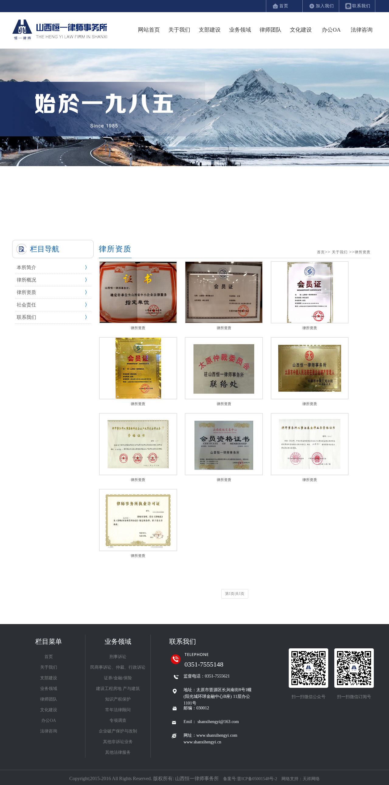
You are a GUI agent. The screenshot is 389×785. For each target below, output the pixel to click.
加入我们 (325, 6)
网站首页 (149, 30)
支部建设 (210, 30)
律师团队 (270, 30)
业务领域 (240, 30)
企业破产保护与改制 (118, 731)
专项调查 (117, 720)
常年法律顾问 (118, 710)
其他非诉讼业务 (118, 741)
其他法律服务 (118, 752)
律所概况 (26, 279)
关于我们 (179, 30)
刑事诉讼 (117, 656)
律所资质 (26, 292)
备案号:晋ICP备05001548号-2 (250, 778)
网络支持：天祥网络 (300, 778)
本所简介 (26, 267)
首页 (283, 6)
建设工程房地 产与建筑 (118, 688)
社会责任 (26, 304)
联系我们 (361, 6)
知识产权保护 (118, 699)
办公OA (331, 30)
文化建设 (301, 30)
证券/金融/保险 (118, 678)
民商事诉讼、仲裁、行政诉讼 (118, 667)
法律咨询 (362, 30)
